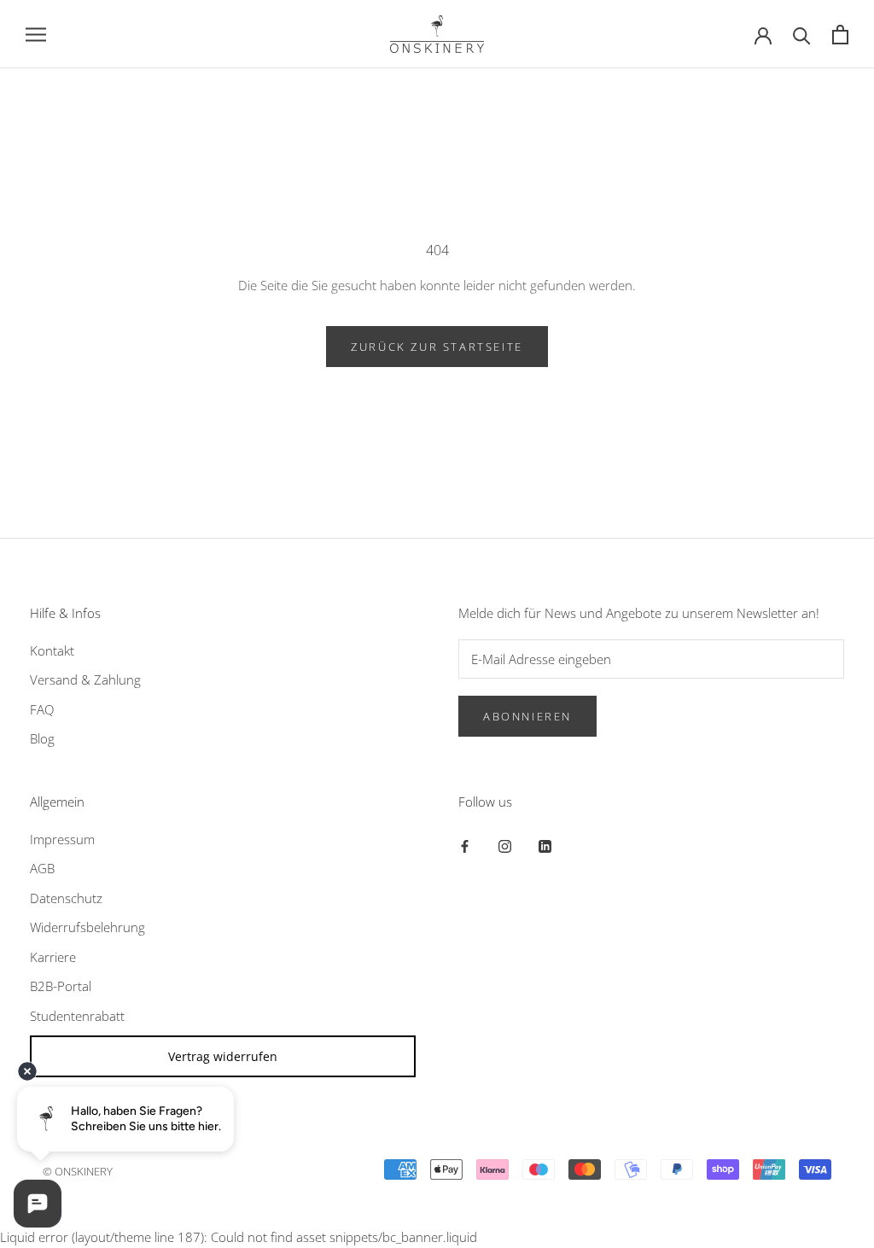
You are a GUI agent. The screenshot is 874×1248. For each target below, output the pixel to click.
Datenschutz (66, 898)
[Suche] (802, 35)
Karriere (53, 956)
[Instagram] (504, 845)
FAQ (42, 709)
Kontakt (52, 650)
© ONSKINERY (78, 1171)
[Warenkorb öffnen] (840, 34)
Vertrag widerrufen (222, 1056)
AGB (42, 868)
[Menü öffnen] (36, 33)
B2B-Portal (60, 985)
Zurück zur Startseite (437, 346)
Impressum (62, 839)
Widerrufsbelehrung (87, 927)
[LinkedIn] (545, 845)
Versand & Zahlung (85, 679)
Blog (42, 738)
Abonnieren (527, 716)
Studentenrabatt (77, 1015)
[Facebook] (464, 845)
